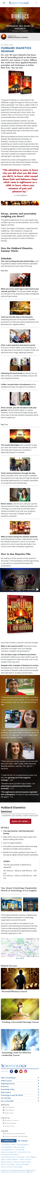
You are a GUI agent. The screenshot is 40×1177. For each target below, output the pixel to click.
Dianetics (13, 1144)
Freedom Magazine (31, 1157)
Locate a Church (10, 1126)
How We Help (6, 1098)
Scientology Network (23, 1144)
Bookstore (5, 1086)
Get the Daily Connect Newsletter (15, 1133)
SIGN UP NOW (20, 821)
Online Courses (6, 1081)
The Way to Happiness (12, 1159)
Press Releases (9, 1107)
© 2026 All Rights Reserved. (18, 1170)
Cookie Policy (13, 1172)
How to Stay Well (7, 1101)
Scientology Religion (6, 1147)
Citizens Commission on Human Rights (11, 1167)
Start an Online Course (24, 1152)
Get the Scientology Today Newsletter (16, 1136)
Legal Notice (29, 1172)
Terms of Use (21, 1172)
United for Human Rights (8, 1164)
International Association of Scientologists (12, 1157)
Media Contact (9, 1113)
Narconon (28, 1159)
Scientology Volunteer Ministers (10, 1154)
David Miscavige (19, 1149)
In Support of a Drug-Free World (22, 1162)
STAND (3, 1159)
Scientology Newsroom (7, 1149)
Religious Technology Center (9, 1152)
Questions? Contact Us (12, 1120)
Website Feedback (10, 1123)
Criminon (22, 1159)
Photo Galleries (9, 1110)
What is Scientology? (8, 1078)
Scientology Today (7, 1089)
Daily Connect (6, 1092)
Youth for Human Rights (22, 1164)
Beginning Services (8, 1084)
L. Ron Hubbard (5, 1144)
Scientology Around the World (12, 1095)
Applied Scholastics (6, 1162)
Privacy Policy (5, 1172)
